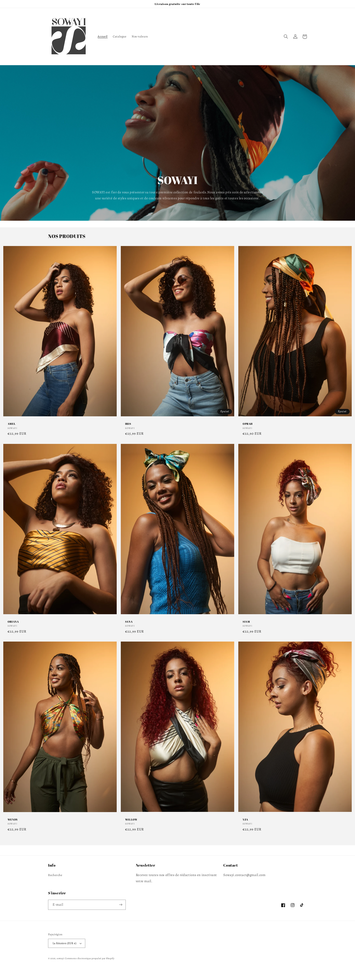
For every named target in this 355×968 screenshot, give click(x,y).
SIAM (246, 621)
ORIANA (13, 621)
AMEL (11, 424)
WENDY (13, 819)
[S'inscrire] (121, 905)
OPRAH (248, 424)
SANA (129, 621)
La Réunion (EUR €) (65, 943)
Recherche (55, 875)
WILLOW (131, 819)
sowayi (60, 958)
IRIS (128, 424)
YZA (245, 819)
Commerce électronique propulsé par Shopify (89, 958)
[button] (285, 36)
